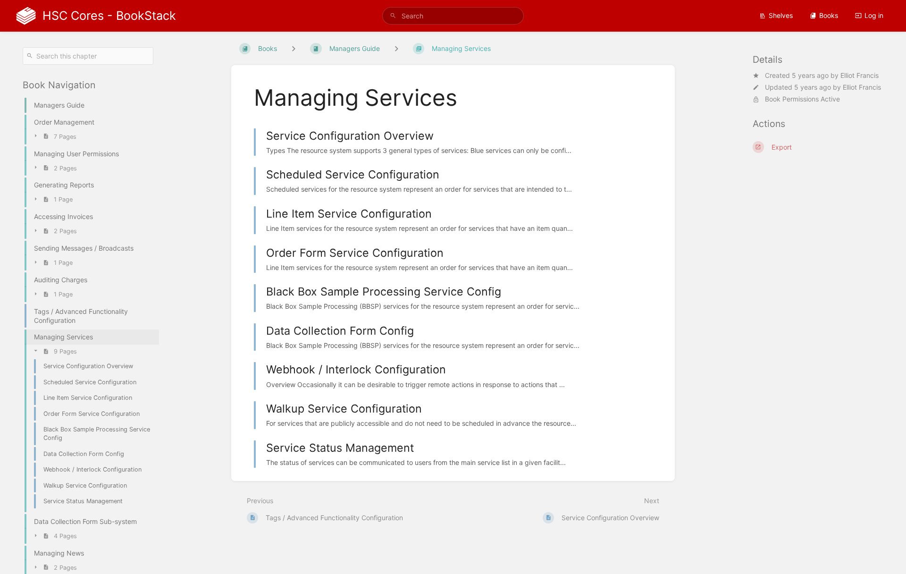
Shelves (781, 15)
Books (828, 15)
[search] (453, 16)
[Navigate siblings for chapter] (396, 48)
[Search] (393, 16)
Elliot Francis (859, 75)
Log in (873, 15)
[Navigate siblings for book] (293, 48)
